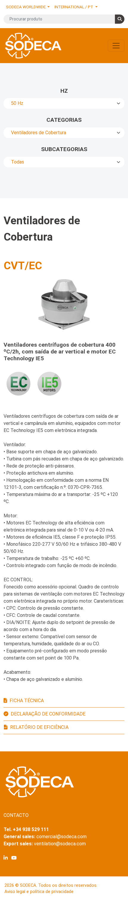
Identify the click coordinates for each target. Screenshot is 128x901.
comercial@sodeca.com (61, 836)
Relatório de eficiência (39, 727)
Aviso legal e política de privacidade (39, 891)
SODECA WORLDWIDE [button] (26, 6)
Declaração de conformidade (48, 714)
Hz (64, 90)
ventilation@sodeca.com (60, 843)
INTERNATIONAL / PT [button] (74, 6)
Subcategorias (64, 149)
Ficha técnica (27, 700)
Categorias (64, 119)
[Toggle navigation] (116, 46)
